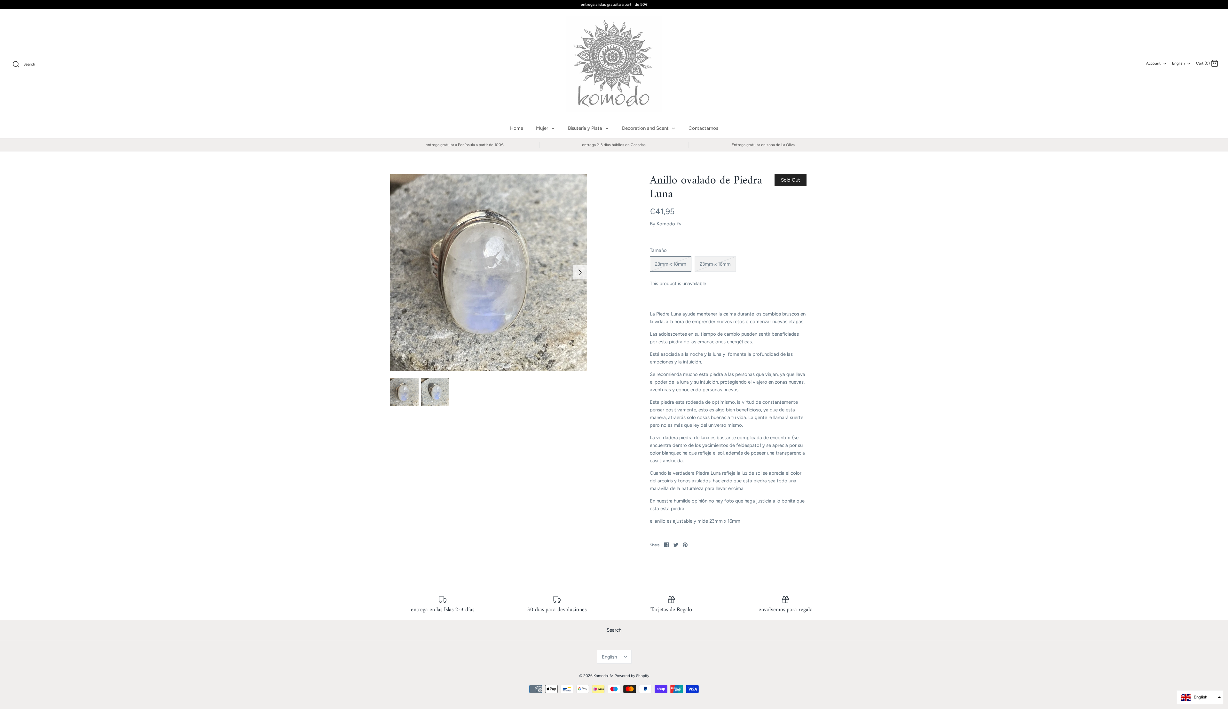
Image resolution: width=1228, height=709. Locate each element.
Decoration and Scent (646, 128)
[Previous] (397, 272)
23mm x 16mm (715, 264)
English (1178, 63)
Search (614, 630)
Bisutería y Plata (585, 128)
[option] (488, 272)
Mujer (542, 128)
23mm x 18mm (670, 264)
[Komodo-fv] (614, 64)
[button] (1200, 697)
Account (1153, 63)
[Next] (580, 272)
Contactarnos (703, 128)
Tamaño (658, 250)
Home (516, 128)
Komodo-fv (669, 224)
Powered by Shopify (632, 676)
